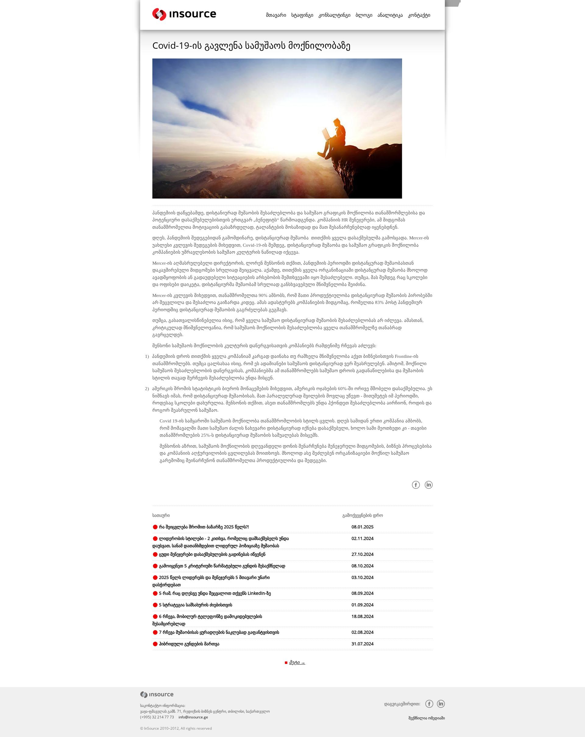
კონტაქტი (419, 14)
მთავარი (276, 14)
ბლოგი (364, 14)
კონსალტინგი (334, 14)
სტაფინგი (302, 14)
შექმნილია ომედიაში (427, 718)
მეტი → (297, 662)
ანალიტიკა (390, 14)
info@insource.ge (193, 717)
